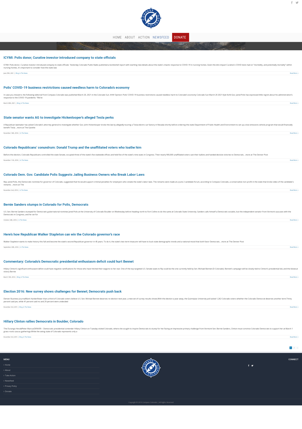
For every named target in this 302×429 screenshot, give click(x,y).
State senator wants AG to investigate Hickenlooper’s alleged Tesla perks (59, 117)
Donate (8, 391)
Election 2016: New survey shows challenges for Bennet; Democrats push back (63, 291)
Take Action (10, 375)
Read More (293, 73)
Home (7, 365)
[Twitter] (252, 366)
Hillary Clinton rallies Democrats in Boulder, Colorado (43, 321)
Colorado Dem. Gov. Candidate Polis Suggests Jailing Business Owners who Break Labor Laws (74, 175)
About (7, 370)
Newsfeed (9, 380)
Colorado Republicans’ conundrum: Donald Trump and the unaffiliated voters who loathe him (72, 147)
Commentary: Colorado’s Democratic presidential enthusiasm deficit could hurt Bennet (69, 261)
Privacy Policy (11, 386)
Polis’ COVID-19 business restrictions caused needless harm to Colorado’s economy (66, 88)
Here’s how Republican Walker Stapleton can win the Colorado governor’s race (62, 234)
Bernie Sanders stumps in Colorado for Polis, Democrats (46, 204)
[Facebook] (249, 366)
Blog (17, 73)
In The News (23, 73)
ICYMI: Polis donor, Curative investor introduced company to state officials (60, 58)
